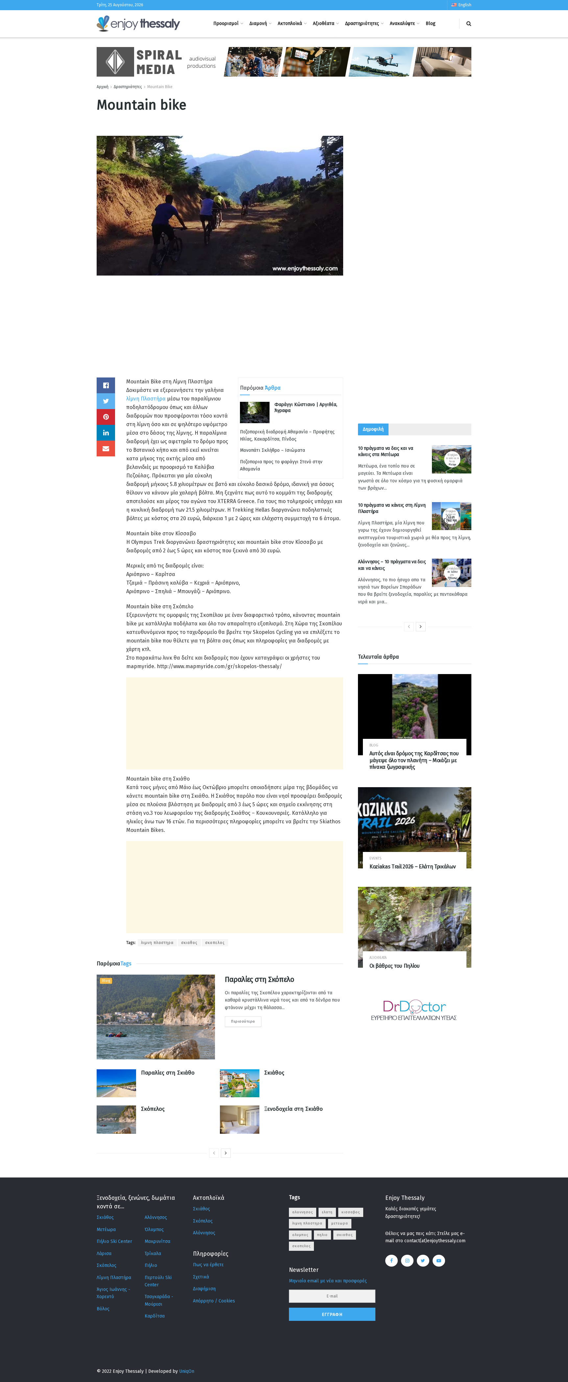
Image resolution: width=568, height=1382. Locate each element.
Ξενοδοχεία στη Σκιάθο (293, 1108)
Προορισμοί (226, 23)
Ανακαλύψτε (402, 23)
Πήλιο (151, 1265)
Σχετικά (201, 1277)
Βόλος (103, 1309)
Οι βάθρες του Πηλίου (394, 966)
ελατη (327, 1212)
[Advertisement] (220, 331)
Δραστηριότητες (362, 23)
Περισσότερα (243, 1021)
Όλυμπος (154, 1229)
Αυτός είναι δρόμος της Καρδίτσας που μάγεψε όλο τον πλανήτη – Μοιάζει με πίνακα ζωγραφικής (414, 760)
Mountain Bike (160, 87)
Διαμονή (258, 23)
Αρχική (102, 87)
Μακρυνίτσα (157, 1241)
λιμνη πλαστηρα (157, 942)
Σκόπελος (153, 1108)
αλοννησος (302, 1212)
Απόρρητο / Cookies (214, 1301)
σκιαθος (189, 942)
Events (375, 858)
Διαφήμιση (204, 1289)
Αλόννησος (156, 1217)
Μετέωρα (106, 1229)
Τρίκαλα (153, 1253)
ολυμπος (300, 1235)
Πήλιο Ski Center (114, 1241)
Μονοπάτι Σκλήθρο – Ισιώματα (272, 450)
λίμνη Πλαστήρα (146, 399)
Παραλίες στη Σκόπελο (259, 979)
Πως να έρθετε (208, 1265)
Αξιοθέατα (323, 23)
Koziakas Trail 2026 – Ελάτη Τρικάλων (412, 866)
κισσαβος (351, 1212)
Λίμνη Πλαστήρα (114, 1277)
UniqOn (186, 1371)
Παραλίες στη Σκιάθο (168, 1072)
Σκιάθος (274, 1072)
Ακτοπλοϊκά (290, 23)
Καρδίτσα (155, 1316)
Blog (431, 23)
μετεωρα (339, 1223)
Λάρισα (104, 1253)
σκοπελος (215, 942)
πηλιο (322, 1235)
